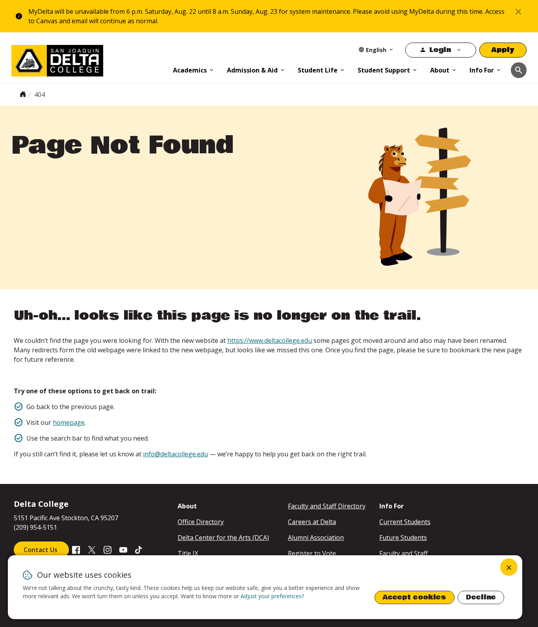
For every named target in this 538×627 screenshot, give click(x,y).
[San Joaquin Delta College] (88, 59)
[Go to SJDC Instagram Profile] (107, 549)
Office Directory (201, 521)
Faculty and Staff (403, 553)
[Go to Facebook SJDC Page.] (76, 549)
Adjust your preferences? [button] (272, 596)
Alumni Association (316, 537)
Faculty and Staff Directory (326, 506)
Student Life (318, 70)
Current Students (404, 521)
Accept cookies (414, 597)
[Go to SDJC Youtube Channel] (123, 549)
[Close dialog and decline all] (509, 567)
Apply (503, 50)
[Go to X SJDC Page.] (92, 549)
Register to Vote (312, 553)
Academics (190, 70)
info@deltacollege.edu (175, 454)
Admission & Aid (252, 70)
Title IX (188, 553)
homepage (69, 422)
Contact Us (41, 549)
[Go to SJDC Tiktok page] (139, 549)
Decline (481, 597)
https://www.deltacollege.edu (269, 340)
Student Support (384, 70)
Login (440, 50)
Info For (481, 70)
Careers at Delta (312, 521)
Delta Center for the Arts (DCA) (223, 537)
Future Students (403, 537)
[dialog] (265, 587)
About (439, 70)
